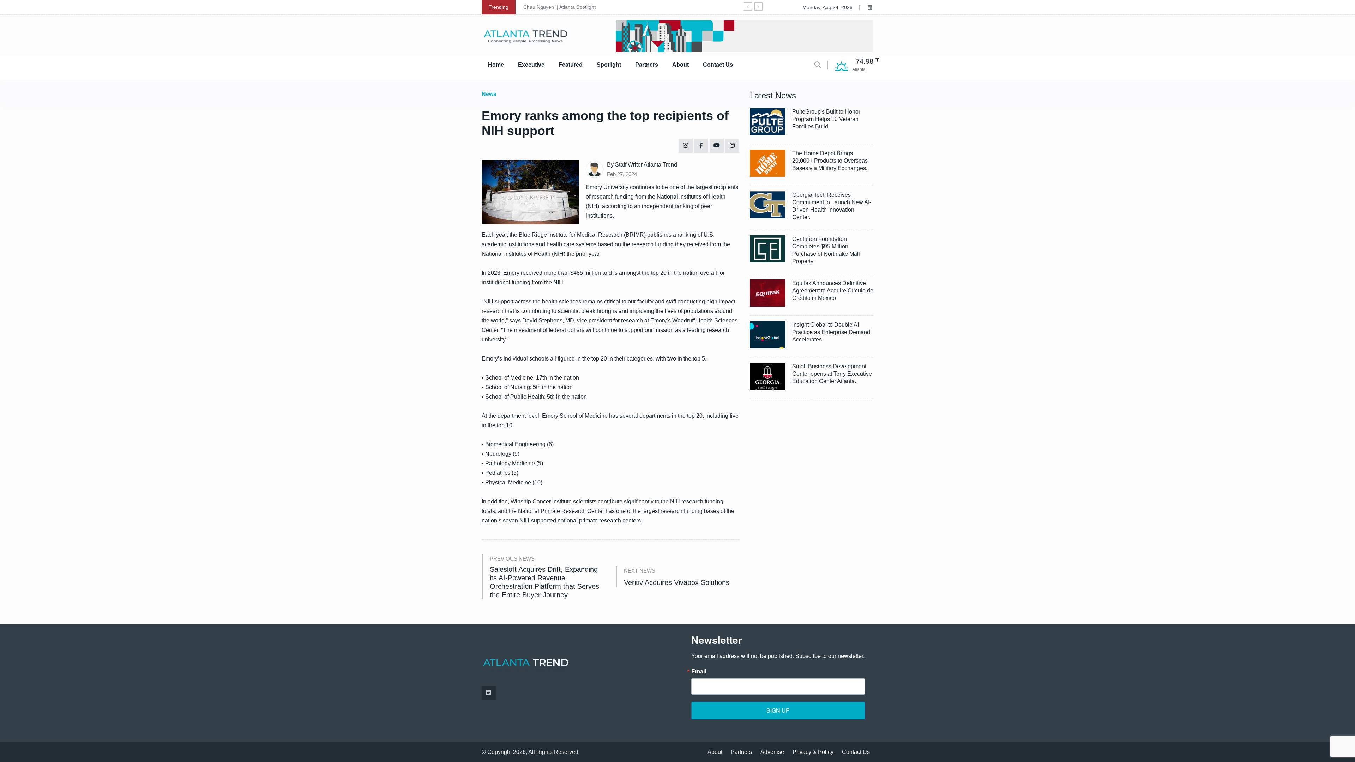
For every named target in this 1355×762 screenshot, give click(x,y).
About (680, 65)
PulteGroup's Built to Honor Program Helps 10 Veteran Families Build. (826, 119)
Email (698, 671)
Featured (571, 65)
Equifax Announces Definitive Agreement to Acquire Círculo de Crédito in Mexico (832, 290)
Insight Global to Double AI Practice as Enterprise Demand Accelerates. (831, 332)
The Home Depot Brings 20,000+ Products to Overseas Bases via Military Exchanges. (830, 160)
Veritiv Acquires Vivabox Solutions (676, 582)
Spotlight (609, 65)
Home (496, 65)
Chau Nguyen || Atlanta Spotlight (559, 7)
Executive (531, 65)
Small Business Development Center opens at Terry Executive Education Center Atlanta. (832, 373)
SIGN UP (778, 710)
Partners (646, 65)
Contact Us (718, 65)
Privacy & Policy (813, 752)
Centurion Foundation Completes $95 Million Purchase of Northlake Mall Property (826, 250)
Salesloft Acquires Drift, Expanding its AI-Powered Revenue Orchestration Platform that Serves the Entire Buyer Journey (544, 582)
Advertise (772, 752)
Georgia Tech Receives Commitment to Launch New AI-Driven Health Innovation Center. (831, 206)
